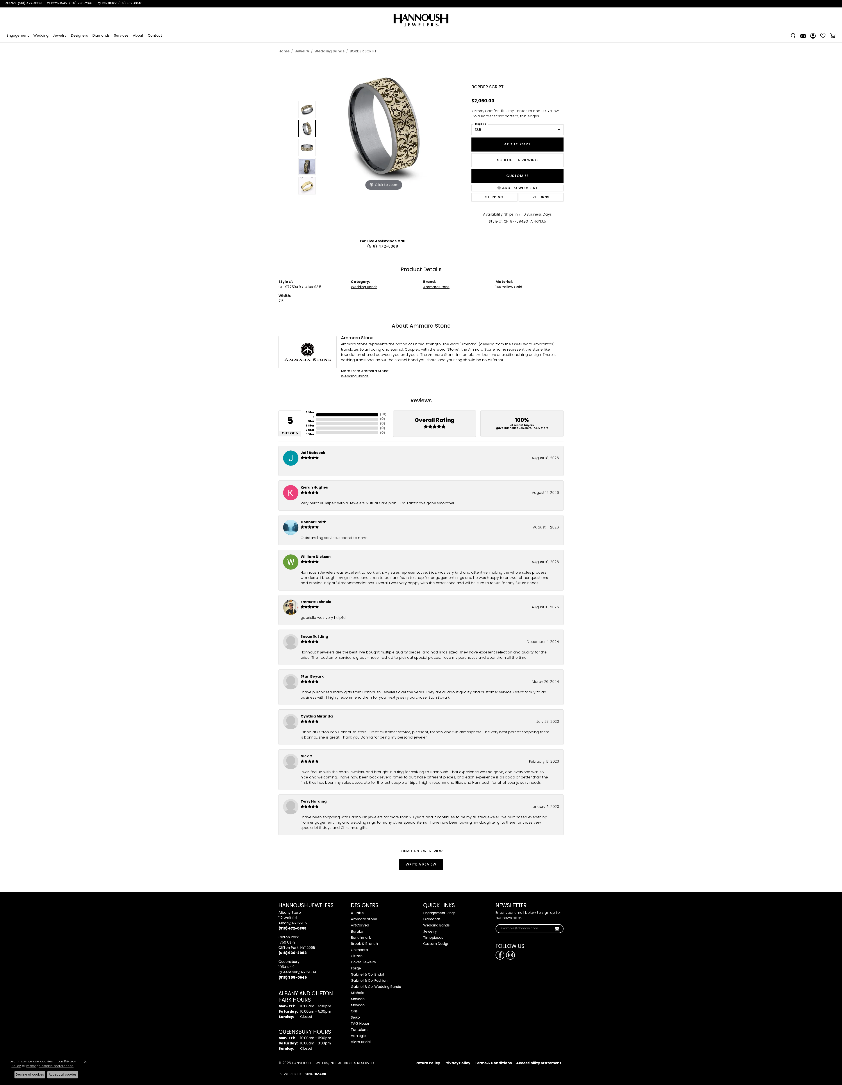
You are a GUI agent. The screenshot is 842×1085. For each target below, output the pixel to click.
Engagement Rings (439, 913)
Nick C (306, 756)
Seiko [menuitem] (355, 1018)
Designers (79, 36)
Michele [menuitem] (357, 993)
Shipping (494, 197)
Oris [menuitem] (354, 1011)
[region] (384, 147)
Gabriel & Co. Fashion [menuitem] (369, 981)
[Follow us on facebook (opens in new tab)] (500, 955)
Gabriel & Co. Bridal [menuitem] (367, 975)
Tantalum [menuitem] (359, 1030)
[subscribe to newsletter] (557, 929)
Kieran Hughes (314, 487)
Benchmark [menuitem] (361, 938)
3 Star (310, 426)
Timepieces (433, 938)
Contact (155, 36)
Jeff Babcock (313, 453)
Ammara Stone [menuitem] (364, 919)
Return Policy (428, 1063)
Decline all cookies (30, 1074)
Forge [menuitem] (356, 968)
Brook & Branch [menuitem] (364, 944)
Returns (540, 197)
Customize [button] (517, 176)
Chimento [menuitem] (359, 950)
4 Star (311, 419)
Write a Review (421, 864)
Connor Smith (313, 522)
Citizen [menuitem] (356, 956)
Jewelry (59, 36)
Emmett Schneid (316, 602)
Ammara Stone (436, 287)
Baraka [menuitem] (357, 932)
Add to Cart (517, 144)
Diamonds (101, 36)
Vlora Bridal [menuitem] (361, 1042)
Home (283, 51)
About (138, 36)
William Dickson (316, 557)
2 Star (310, 430)
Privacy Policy (457, 1063)
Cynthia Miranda (317, 716)
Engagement (18, 36)
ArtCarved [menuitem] (360, 925)
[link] (23, 3)
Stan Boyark (312, 676)
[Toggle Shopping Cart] (833, 35)
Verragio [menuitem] (358, 1036)
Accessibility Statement (538, 1063)
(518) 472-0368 (382, 247)
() (383, 414)
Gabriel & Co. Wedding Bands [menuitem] (376, 987)
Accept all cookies (63, 1074)
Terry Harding (314, 801)
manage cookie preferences (49, 1066)
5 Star (310, 412)
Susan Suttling (314, 636)
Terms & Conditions (493, 1063)
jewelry (302, 51)
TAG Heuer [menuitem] (360, 1024)
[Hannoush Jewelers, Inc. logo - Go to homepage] (421, 18)
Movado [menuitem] (358, 999)
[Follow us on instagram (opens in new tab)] (510, 955)
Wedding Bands (329, 51)
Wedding (40, 36)
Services (121, 36)
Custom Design (436, 944)
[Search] (793, 35)
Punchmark (315, 1074)
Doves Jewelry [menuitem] (363, 962)
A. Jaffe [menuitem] (357, 913)
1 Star (310, 434)
